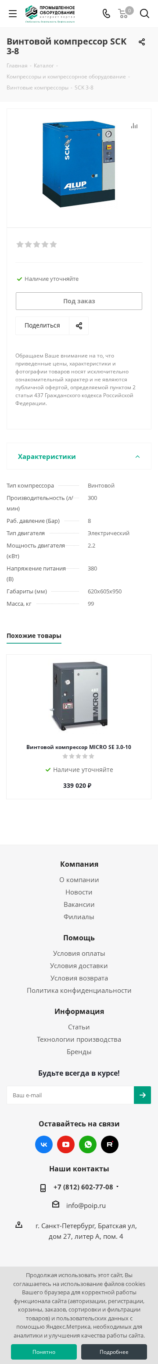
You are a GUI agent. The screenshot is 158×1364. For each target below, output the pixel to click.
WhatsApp (88, 1144)
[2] (29, 244)
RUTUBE (109, 1144)
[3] (37, 244)
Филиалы (79, 916)
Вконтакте (44, 1144)
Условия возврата (79, 977)
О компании (79, 879)
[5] (54, 244)
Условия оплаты (79, 953)
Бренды (79, 1051)
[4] (45, 244)
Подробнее (114, 1352)
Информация (79, 1011)
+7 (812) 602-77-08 (83, 1186)
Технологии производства (79, 1039)
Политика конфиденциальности (79, 990)
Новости (79, 891)
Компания (79, 864)
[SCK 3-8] (79, 164)
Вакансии (79, 904)
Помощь (79, 938)
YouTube (66, 1144)
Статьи (79, 1026)
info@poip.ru (86, 1205)
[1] (20, 244)
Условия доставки (79, 965)
